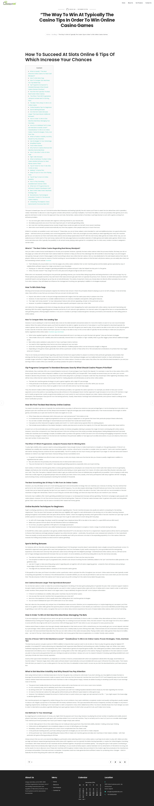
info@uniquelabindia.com (114, 791)
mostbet (48, 260)
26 (90, 795)
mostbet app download (56, 332)
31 (83, 797)
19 (90, 793)
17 (83, 793)
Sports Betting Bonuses (37, 110)
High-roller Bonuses (36, 157)
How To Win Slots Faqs (37, 78)
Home (123, 3)
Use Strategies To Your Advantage (41, 141)
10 (83, 791)
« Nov (79, 799)
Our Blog (54, 34)
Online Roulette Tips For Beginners (41, 107)
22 (100, 793)
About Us (130, 3)
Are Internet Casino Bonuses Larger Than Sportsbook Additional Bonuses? (39, 114)
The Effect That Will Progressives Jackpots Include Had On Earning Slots (39, 98)
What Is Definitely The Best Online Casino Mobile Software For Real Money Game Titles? (39, 161)
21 (97, 793)
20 (93, 793)
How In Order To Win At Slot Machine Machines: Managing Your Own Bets (39, 121)
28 (97, 795)
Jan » (83, 799)
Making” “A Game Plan (37, 170)
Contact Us (148, 3)
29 (100, 795)
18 (86, 793)
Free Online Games (36, 145)
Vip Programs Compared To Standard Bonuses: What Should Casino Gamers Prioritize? (38, 87)
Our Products (139, 3)
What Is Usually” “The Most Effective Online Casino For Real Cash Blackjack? (40, 73)
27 (93, 795)
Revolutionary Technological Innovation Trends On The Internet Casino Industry (39, 197)
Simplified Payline (35, 143)
